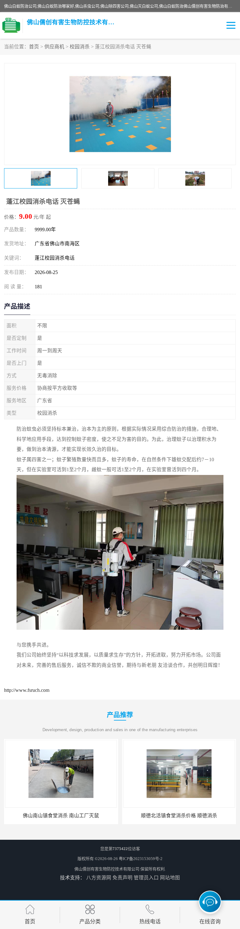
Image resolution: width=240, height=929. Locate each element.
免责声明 (122, 877)
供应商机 (54, 46)
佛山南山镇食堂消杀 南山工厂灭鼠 (61, 815)
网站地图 (170, 877)
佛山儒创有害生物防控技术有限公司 (106, 869)
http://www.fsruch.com (26, 690)
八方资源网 (98, 877)
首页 (34, 46)
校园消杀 (80, 46)
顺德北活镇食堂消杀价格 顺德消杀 (179, 815)
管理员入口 (146, 877)
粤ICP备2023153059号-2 (140, 858)
